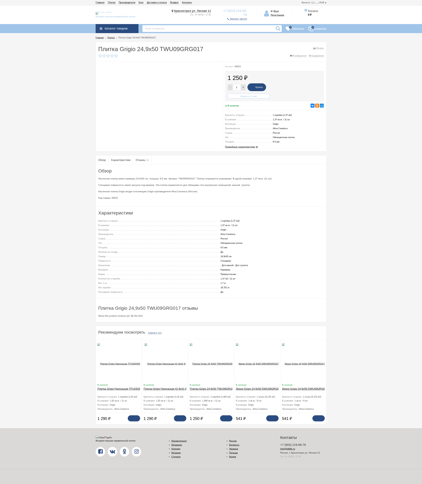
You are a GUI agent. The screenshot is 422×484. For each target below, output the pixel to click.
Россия (233, 441)
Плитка (111, 2)
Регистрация (277, 15)
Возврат (174, 2)
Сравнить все (155, 333)
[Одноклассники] (317, 106)
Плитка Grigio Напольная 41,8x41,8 (165, 388)
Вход (276, 11)
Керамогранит (179, 441)
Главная (100, 2)
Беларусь (234, 444)
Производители (127, 2)
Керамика (176, 444)
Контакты (187, 2)
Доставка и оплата (157, 2)
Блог (141, 2)
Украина (233, 448)
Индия (232, 456)
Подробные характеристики (240, 146)
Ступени (176, 456)
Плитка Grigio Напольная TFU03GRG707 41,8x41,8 (128, 388)
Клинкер (175, 448)
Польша (233, 452)
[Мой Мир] (322, 106)
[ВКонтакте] (313, 106)
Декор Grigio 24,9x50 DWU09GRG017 (305, 388)
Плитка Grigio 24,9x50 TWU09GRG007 (213, 388)
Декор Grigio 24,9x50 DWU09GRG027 (259, 388)
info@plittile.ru (287, 448)
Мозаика (176, 452)
